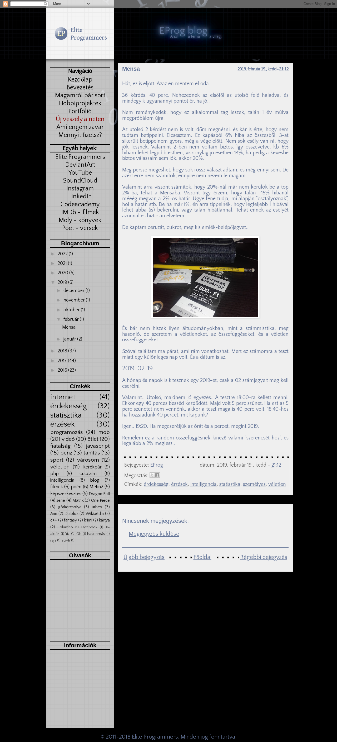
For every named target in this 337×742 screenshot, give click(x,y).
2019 (63, 282)
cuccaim (88, 473)
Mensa (69, 327)
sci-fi (66, 540)
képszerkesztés (65, 493)
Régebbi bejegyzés (263, 557)
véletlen (60, 467)
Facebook (89, 527)
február (71, 319)
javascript (98, 446)
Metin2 (96, 487)
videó (68, 439)
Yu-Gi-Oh (73, 534)
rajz (53, 540)
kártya (104, 520)
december (74, 290)
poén (76, 487)
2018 (63, 351)
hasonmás (96, 534)
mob (104, 432)
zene (60, 500)
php (54, 473)
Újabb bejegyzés (144, 557)
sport (56, 460)
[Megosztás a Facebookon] (157, 475)
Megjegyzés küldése (154, 534)
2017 (63, 360)
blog (95, 480)
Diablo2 (71, 513)
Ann (53, 513)
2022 (63, 254)
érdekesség (68, 406)
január (70, 339)
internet (62, 397)
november (74, 300)
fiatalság (60, 446)
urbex (97, 507)
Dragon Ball (99, 493)
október (72, 310)
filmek (56, 487)
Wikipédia (95, 513)
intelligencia (62, 480)
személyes (254, 484)
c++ (53, 520)
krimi (88, 520)
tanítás (91, 453)
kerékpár (92, 467)
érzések (62, 424)
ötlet (92, 439)
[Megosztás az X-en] (152, 475)
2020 (63, 273)
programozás (66, 432)
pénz (66, 453)
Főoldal (202, 557)
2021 (63, 263)
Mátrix (78, 500)
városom (88, 460)
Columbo (65, 527)
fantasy (70, 520)
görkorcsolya (69, 507)
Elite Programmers (155, 737)
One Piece (100, 500)
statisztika (66, 415)
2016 (63, 370)
